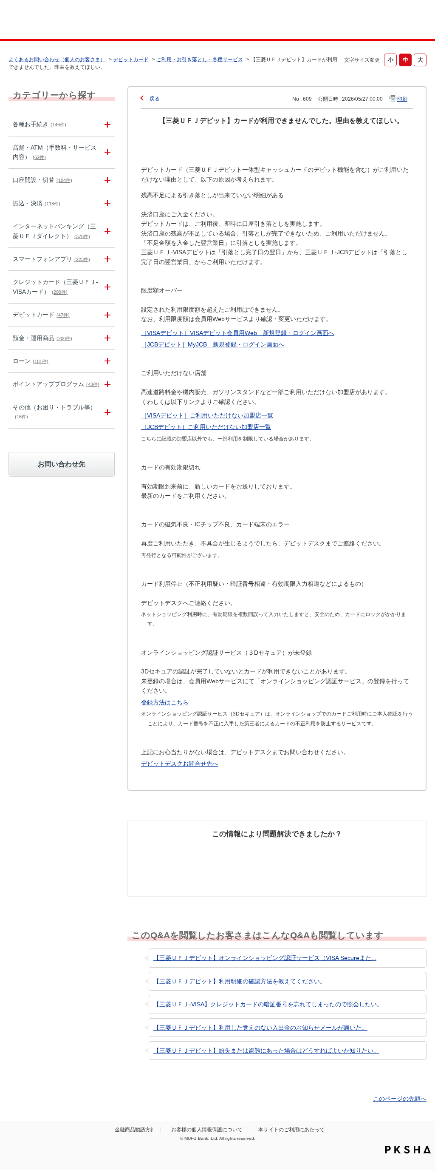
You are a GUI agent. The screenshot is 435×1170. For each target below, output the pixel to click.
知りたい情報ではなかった (380, 854)
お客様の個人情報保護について (207, 1130)
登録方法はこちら (165, 702)
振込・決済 (36, 203)
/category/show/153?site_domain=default (106, 259)
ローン (30, 361)
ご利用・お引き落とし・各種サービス (199, 59)
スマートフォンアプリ (51, 259)
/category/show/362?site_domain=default (106, 287)
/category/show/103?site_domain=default (106, 361)
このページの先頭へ (400, 1098)
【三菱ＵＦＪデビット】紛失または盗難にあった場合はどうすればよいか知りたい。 (266, 1050)
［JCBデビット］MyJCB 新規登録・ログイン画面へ (212, 344)
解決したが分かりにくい (237, 854)
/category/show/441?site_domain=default (106, 384)
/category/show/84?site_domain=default (106, 231)
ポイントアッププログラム (56, 384)
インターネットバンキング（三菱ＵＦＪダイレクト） (54, 231)
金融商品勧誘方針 (135, 1130)
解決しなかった (309, 850)
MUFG (58, 20)
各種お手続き (39, 124)
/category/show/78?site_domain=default (106, 412)
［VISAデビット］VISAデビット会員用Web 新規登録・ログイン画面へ (237, 332)
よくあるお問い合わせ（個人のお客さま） (56, 59)
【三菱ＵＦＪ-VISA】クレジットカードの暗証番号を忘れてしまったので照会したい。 (268, 1004)
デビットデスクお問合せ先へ (179, 763)
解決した (153, 850)
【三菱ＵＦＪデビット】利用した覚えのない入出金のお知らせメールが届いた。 (260, 1027)
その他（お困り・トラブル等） (54, 411)
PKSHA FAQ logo (408, 1149)
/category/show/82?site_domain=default (106, 338)
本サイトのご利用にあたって (291, 1130)
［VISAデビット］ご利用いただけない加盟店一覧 (207, 415)
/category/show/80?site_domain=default (106, 203)
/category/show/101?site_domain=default (106, 315)
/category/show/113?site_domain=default (106, 152)
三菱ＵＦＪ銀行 (380, 21)
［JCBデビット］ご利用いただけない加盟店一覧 (206, 426)
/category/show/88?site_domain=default (106, 180)
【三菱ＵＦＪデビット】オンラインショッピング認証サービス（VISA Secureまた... (264, 957)
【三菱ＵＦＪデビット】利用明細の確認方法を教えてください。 (239, 981)
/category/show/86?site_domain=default (106, 124)
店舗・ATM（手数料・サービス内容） (54, 152)
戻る (155, 99)
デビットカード (131, 59)
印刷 (402, 99)
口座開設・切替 (42, 179)
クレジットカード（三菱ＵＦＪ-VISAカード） (55, 286)
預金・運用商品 (42, 338)
